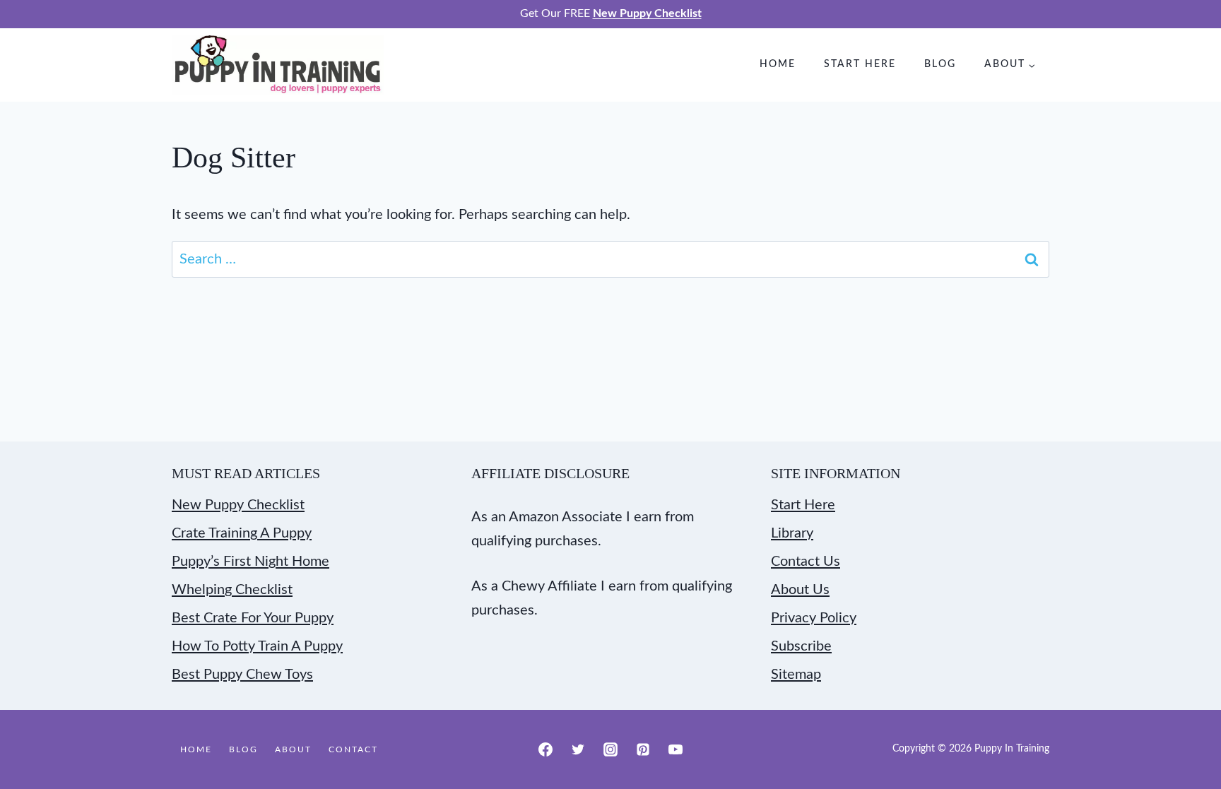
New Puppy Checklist (238, 505)
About (293, 749)
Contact (353, 749)
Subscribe (801, 646)
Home (778, 64)
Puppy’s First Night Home (250, 561)
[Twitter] (578, 749)
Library (792, 533)
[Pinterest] (643, 749)
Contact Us (805, 561)
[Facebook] (545, 749)
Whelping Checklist (232, 590)
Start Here (860, 64)
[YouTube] (675, 749)
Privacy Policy (813, 618)
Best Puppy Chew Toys (242, 675)
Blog (940, 64)
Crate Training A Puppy (242, 533)
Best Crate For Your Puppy (253, 618)
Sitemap (796, 675)
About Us (800, 590)
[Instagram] (610, 749)
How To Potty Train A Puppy (257, 646)
